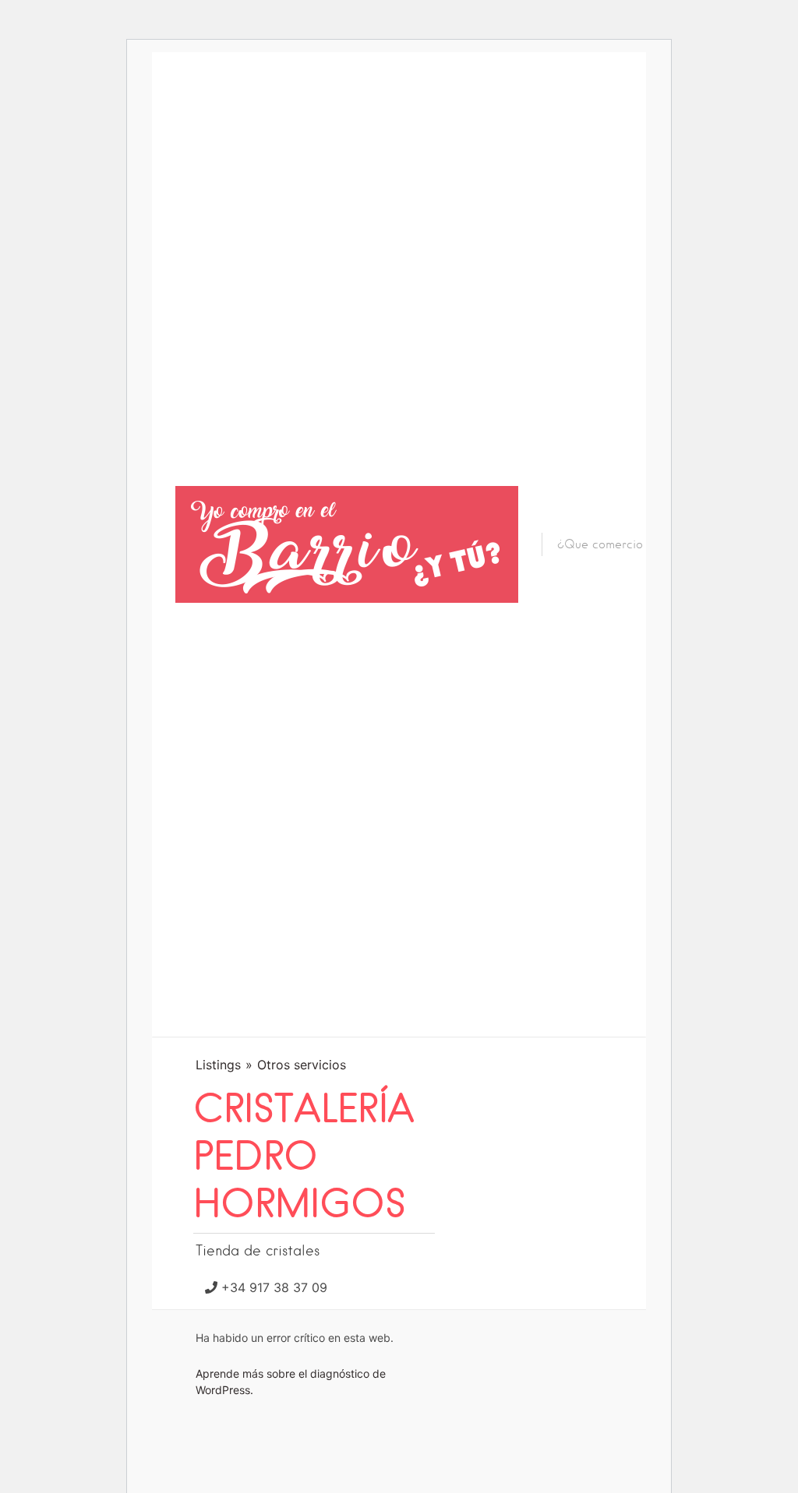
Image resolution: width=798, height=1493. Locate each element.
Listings (218, 1064)
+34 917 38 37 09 (274, 1287)
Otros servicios (301, 1064)
